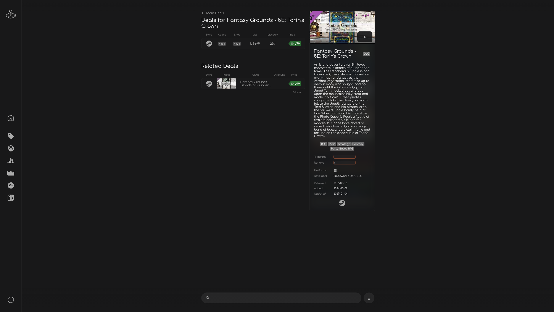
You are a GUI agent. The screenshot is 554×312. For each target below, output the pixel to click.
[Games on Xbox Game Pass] (10, 148)
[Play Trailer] (364, 36)
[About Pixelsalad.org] (10, 299)
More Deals (215, 13)
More (297, 92)
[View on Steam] (342, 203)
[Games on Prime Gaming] (10, 173)
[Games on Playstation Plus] (10, 160)
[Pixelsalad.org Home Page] (10, 14)
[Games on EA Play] (10, 185)
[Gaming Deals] (10, 136)
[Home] (10, 118)
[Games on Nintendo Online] (10, 197)
